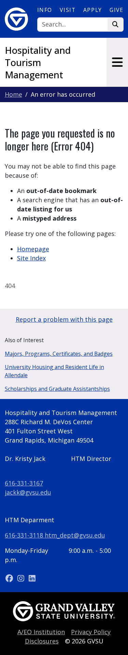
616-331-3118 (25, 535)
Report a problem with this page (64, 319)
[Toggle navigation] (117, 62)
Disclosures (42, 641)
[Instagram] (21, 578)
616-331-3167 (24, 483)
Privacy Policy (91, 632)
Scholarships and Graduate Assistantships (57, 389)
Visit (67, 10)
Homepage (33, 249)
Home (13, 94)
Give (116, 10)
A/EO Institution (41, 632)
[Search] (116, 24)
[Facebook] (10, 578)
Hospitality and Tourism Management (38, 62)
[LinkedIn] (32, 578)
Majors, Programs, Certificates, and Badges (59, 353)
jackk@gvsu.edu (28, 492)
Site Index (31, 258)
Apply (92, 10)
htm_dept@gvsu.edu (75, 535)
